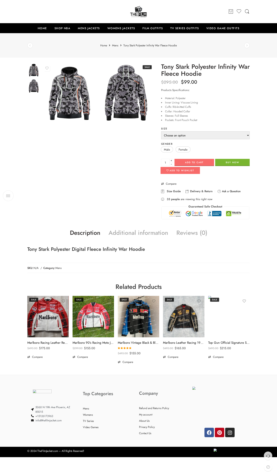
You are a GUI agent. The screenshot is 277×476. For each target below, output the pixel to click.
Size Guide (173, 191)
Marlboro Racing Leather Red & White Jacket (48, 342)
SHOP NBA (62, 28)
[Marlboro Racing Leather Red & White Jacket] (48, 316)
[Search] (247, 12)
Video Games (91, 427)
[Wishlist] (47, 68)
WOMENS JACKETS (121, 28)
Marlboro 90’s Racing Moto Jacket (93, 342)
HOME (42, 28)
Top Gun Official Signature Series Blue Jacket (229, 342)
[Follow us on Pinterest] (37, 11)
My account (145, 414)
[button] (167, 149)
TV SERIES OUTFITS (184, 28)
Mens (58, 268)
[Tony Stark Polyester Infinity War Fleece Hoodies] (126, 93)
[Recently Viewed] (268, 467)
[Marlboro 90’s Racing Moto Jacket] (93, 316)
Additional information (138, 233)
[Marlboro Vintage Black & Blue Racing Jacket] (138, 316)
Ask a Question (231, 191)
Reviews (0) (191, 233)
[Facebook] (209, 432)
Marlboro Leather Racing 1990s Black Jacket (183, 342)
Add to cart (194, 162)
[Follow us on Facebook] (29, 11)
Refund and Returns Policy (154, 408)
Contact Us (145, 433)
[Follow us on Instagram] (44, 11)
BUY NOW (232, 162)
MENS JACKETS (89, 28)
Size (164, 128)
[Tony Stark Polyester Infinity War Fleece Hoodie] (33, 70)
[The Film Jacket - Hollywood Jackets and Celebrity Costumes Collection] (138, 12)
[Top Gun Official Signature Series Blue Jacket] (229, 316)
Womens (88, 415)
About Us (144, 421)
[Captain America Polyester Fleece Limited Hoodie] (30, 45)
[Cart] (230, 11)
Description (85, 233)
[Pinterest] (219, 432)
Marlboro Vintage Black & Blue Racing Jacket (138, 342)
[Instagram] (230, 432)
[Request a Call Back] (268, 456)
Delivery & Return (201, 191)
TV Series (88, 421)
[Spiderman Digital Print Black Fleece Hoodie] (247, 45)
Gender (167, 144)
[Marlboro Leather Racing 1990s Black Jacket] (183, 316)
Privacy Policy (147, 427)
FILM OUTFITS (152, 28)
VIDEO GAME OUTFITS (222, 28)
